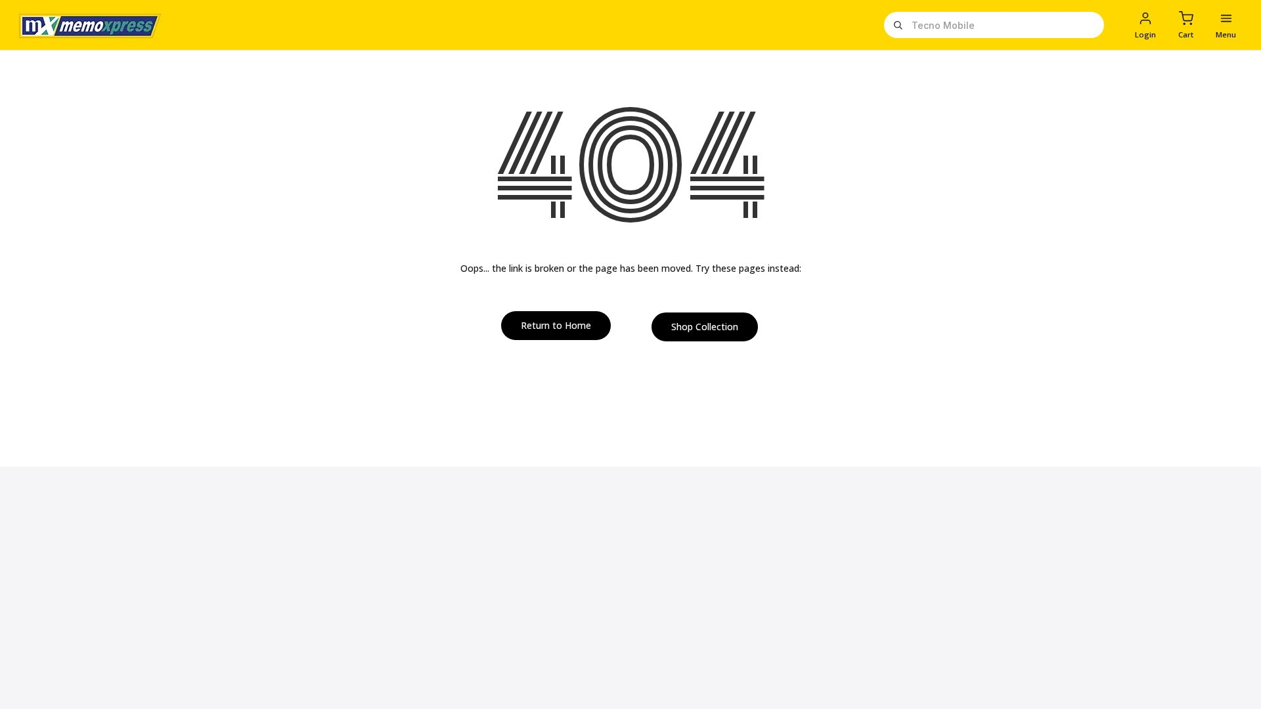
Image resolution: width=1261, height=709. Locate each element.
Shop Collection (704, 326)
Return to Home (556, 325)
